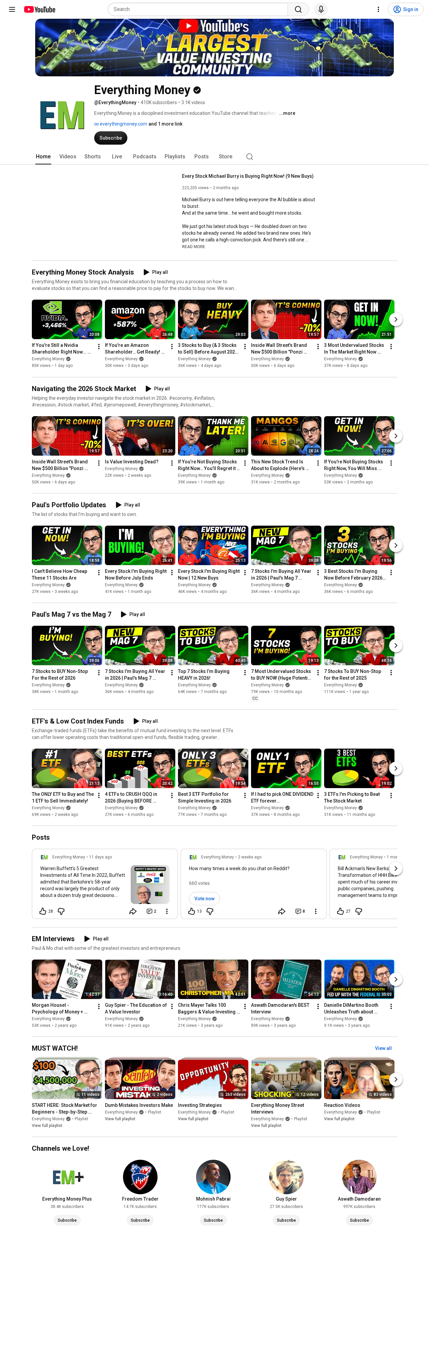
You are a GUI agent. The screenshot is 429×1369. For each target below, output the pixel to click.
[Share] (133, 911)
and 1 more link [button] (165, 124)
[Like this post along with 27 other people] (340, 911)
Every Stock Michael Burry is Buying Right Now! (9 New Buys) (248, 176)
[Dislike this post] (61, 911)
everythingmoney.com (123, 124)
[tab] (43, 157)
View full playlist (47, 1125)
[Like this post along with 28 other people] (43, 911)
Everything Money (48, 359)
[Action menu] (167, 911)
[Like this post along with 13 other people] (191, 911)
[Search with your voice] (321, 9)
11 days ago (100, 857)
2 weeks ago (249, 857)
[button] (193, 246)
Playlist (81, 1119)
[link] (105, 886)
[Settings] (378, 9)
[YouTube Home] (39, 9)
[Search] (298, 9)
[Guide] (12, 9)
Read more (193, 246)
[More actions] (99, 347)
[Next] (396, 319)
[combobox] (200, 9)
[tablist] (214, 157)
